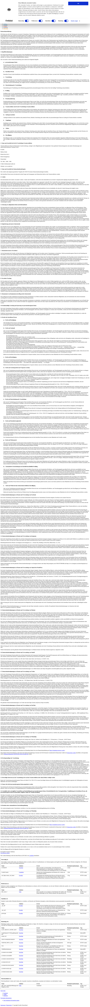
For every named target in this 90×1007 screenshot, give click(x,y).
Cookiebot (31, 855)
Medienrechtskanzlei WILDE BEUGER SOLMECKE (16, 754)
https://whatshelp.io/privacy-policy (57, 750)
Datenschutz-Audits (71, 752)
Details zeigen (74, 20)
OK (78, 3)
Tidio (20, 891)
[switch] (41, 21)
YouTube (21, 867)
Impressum (3, 1005)
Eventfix (21, 875)
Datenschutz (9, 1005)
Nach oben (3, 990)
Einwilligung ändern (5, 853)
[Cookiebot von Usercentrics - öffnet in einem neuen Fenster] (9, 21)
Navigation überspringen (6, 998)
